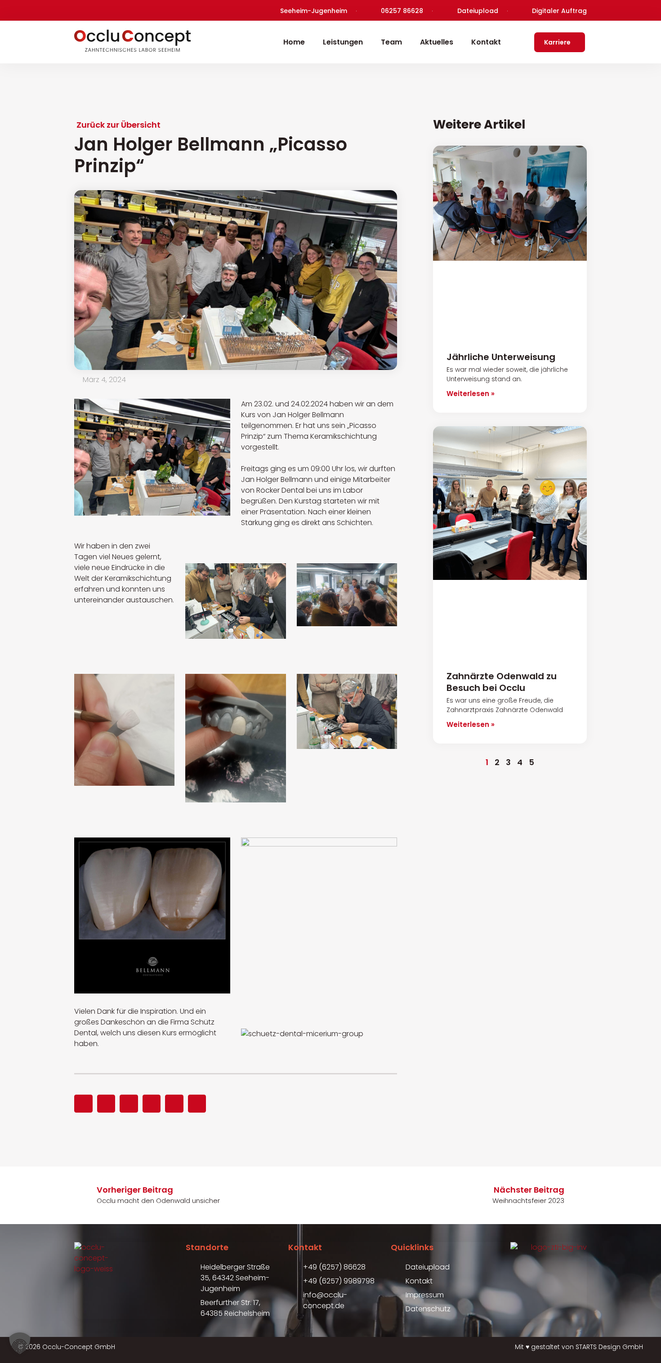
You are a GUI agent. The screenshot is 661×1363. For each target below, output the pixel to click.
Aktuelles (436, 42)
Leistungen (343, 42)
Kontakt (486, 42)
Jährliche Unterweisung (501, 357)
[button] (83, 1104)
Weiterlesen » (471, 393)
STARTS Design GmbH (609, 1346)
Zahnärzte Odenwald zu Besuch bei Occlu (502, 682)
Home (294, 42)
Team (391, 42)
